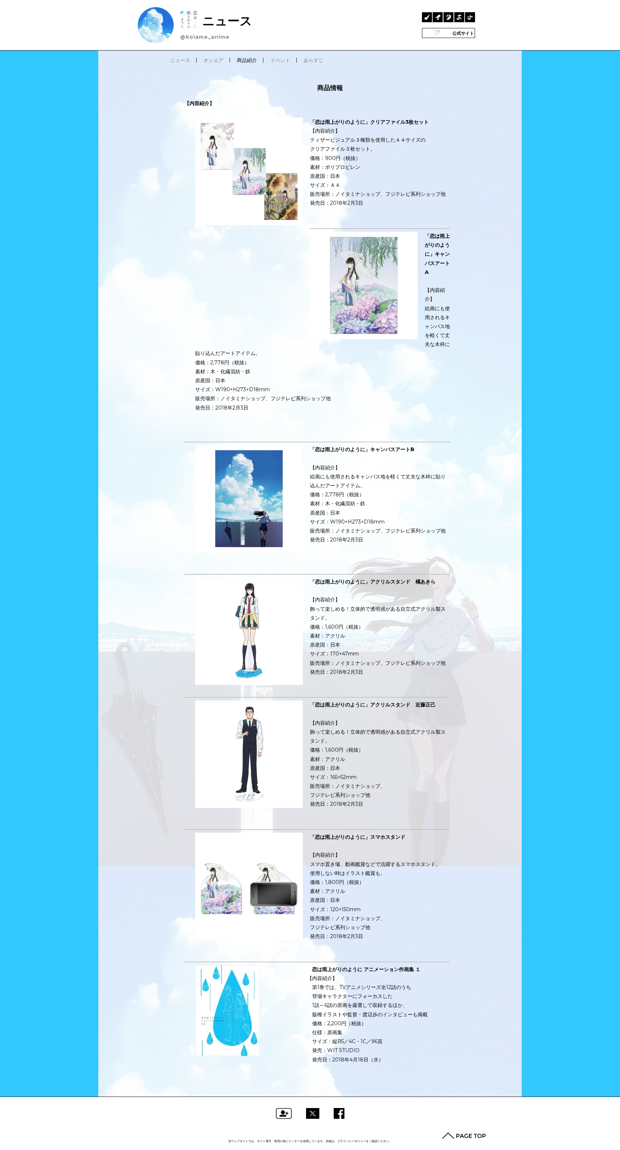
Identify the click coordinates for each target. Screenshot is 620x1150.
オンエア (213, 60)
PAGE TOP (464, 1135)
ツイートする (312, 1113)
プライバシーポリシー (351, 1141)
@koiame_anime (205, 37)
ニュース (225, 20)
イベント (280, 60)
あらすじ (314, 60)
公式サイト (462, 33)
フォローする (284, 1113)
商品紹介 (247, 60)
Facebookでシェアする (339, 1113)
